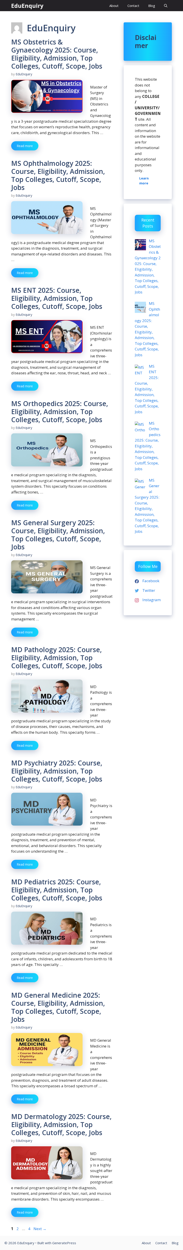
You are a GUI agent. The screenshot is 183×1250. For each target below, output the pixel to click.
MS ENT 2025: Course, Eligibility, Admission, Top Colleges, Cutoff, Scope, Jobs (56, 298)
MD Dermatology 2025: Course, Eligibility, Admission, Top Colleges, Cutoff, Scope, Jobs (61, 1124)
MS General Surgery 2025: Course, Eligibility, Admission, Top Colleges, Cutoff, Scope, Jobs (58, 534)
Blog (151, 5)
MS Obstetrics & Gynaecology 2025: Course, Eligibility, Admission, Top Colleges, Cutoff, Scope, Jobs (56, 54)
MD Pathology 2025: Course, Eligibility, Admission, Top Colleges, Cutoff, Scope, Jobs (56, 657)
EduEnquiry (27, 5)
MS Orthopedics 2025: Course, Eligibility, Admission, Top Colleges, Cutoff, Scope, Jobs (59, 411)
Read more (25, 146)
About (114, 5)
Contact (133, 5)
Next (39, 1228)
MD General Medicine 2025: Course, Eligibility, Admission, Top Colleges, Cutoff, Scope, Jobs (58, 1007)
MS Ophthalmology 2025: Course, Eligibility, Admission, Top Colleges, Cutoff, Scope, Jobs (58, 175)
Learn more (144, 180)
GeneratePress (64, 1243)
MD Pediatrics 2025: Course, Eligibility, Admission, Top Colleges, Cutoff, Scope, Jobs (56, 889)
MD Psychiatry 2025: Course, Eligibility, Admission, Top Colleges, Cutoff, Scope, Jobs (56, 771)
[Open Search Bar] (166, 5)
